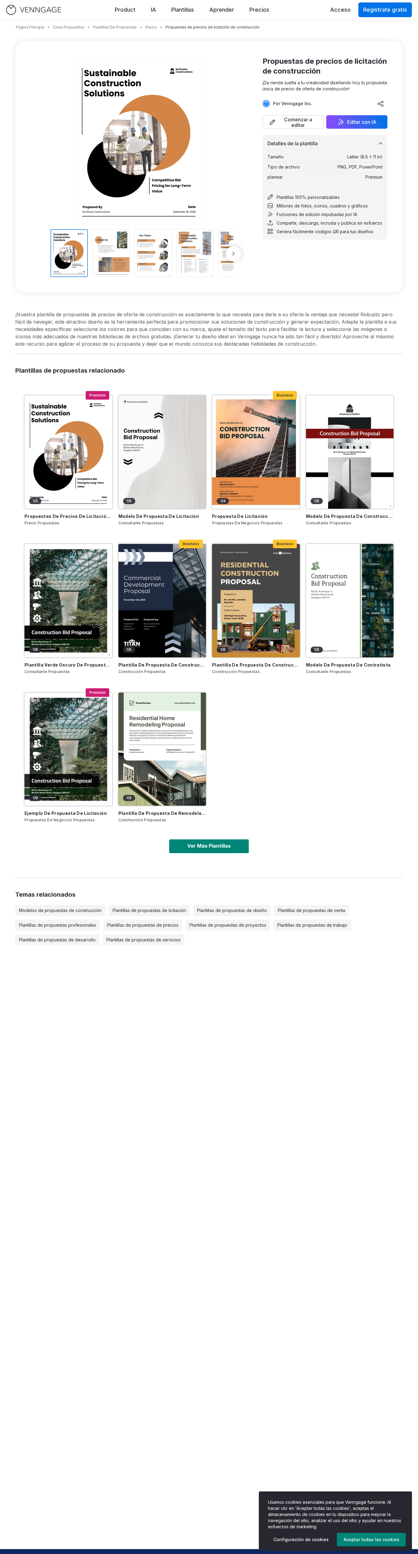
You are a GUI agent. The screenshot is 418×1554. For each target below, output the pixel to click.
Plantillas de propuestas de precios (142, 925)
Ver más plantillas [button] (209, 846)
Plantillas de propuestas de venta (311, 910)
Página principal (30, 27)
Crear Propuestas (68, 27)
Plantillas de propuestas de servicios (143, 939)
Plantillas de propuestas (115, 27)
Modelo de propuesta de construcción (350, 516)
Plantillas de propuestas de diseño (232, 910)
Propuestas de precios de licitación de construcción (68, 516)
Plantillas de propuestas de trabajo (312, 925)
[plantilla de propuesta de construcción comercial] (162, 600)
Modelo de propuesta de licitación (158, 516)
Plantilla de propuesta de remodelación (162, 813)
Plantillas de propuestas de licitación (149, 910)
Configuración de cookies (301, 1539)
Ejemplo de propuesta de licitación (65, 813)
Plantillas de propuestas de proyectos (227, 925)
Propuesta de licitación (239, 516)
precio (151, 27)
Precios (259, 9)
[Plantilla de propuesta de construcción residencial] (256, 600)
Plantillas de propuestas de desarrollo (57, 939)
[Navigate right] (233, 253)
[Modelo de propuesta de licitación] (162, 452)
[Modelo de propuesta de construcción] (350, 452)
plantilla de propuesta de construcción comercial (162, 664)
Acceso (340, 9)
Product (125, 9)
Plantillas (182, 9)
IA (153, 9)
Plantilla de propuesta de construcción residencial (256, 664)
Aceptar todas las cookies (371, 1539)
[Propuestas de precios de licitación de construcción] (68, 452)
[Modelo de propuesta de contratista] (350, 600)
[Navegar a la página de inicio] (33, 10)
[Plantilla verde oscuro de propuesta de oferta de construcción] (68, 600)
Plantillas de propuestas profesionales (57, 925)
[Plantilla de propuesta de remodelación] (162, 749)
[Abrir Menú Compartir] (380, 103)
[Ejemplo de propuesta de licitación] (68, 749)
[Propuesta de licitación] (256, 452)
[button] (293, 122)
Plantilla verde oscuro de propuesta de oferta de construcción (68, 664)
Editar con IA (361, 122)
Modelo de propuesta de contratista (348, 664)
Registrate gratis (385, 9)
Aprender (221, 9)
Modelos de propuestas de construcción (60, 910)
